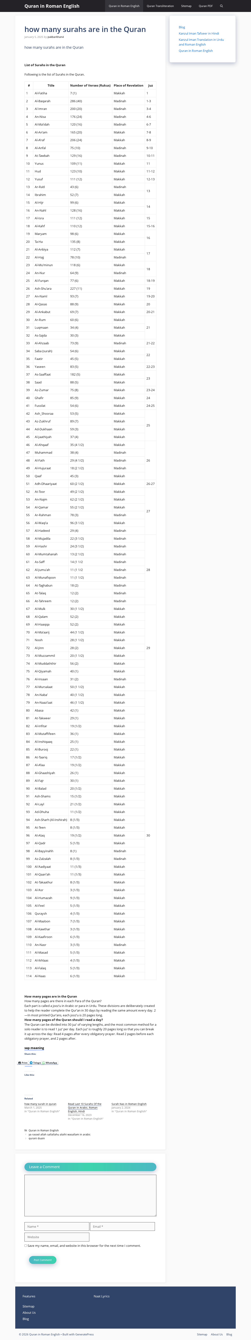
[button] (221, 6)
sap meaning (34, 1048)
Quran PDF (206, 6)
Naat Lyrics (102, 1296)
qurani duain (37, 1138)
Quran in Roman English (51, 6)
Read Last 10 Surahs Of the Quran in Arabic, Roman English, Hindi (84, 1107)
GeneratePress (84, 1334)
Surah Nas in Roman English (129, 1104)
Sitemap (186, 6)
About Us (29, 1312)
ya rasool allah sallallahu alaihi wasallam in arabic (60, 1134)
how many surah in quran (40, 1104)
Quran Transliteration (160, 6)
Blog (182, 27)
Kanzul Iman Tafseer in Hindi (199, 33)
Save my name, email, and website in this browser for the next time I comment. (84, 1245)
